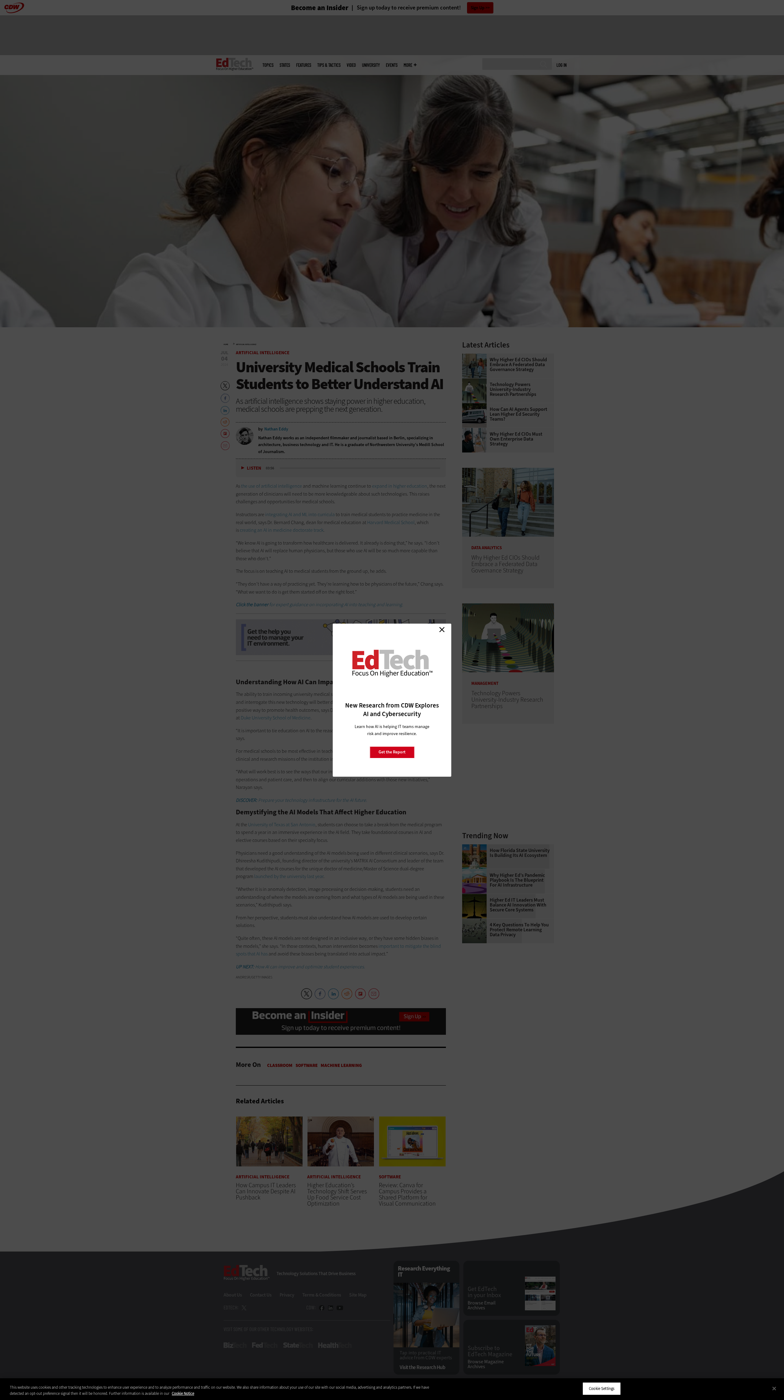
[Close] (774, 1388)
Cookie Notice (183, 1393)
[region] (392, 1389)
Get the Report (392, 752)
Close (442, 629)
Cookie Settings (601, 1388)
